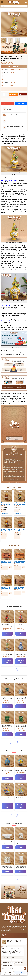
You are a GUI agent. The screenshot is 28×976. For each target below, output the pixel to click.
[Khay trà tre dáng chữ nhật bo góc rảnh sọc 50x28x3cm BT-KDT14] (19, 580)
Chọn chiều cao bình (16, 959)
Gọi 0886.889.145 (8, 972)
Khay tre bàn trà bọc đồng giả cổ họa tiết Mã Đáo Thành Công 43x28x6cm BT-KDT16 (19, 562)
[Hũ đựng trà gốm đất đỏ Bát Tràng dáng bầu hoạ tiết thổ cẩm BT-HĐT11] (6, 522)
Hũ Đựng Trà (14, 487)
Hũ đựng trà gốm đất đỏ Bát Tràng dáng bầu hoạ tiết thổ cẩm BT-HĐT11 (6, 530)
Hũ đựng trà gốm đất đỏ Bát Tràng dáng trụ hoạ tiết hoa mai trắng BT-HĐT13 (6, 503)
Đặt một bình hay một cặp (7, 962)
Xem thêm (13, 89)
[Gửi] (25, 968)
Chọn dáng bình (18, 962)
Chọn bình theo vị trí (14, 99)
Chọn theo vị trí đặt (6, 959)
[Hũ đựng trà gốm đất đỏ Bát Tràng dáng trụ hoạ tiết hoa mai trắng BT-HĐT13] (6, 496)
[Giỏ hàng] (26, 2)
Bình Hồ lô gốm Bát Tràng (16, 9)
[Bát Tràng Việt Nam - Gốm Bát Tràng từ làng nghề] (14, 2)
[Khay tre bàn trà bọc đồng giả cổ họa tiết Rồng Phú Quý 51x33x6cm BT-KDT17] (6, 554)
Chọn (7, 633)
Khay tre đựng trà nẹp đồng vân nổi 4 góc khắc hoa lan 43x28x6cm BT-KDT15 (6, 588)
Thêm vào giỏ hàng (13, 94)
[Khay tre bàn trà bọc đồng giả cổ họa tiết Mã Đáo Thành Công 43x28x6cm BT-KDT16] (19, 554)
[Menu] (2, 2)
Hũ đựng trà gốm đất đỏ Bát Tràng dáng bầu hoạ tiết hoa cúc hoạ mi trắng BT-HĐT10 (19, 530)
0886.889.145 (7, 103)
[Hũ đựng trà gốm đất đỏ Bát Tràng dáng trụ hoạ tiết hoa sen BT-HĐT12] (19, 496)
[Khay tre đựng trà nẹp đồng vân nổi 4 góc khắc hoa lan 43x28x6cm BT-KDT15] (6, 580)
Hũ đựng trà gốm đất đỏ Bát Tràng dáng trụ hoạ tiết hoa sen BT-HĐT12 (19, 503)
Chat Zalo (20, 972)
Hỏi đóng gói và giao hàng (7, 965)
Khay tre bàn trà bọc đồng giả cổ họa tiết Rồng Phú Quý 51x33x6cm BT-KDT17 (6, 562)
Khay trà (14, 545)
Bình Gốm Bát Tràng (5, 9)
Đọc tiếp (7, 778)
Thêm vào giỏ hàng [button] (5, 513)
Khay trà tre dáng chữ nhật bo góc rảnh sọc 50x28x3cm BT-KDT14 (19, 588)
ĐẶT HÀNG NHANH (23, 94)
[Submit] (25, 6)
